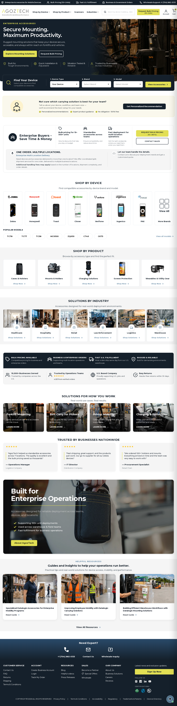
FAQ (5, 674)
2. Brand (86, 79)
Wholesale (86, 678)
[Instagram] (136, 681)
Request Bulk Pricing (51, 54)
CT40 (86, 236)
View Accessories (156, 84)
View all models (163, 236)
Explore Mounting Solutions (20, 54)
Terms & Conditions (12, 684)
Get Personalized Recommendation (144, 106)
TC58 (38, 236)
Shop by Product (61, 12)
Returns (6, 677)
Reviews (109, 681)
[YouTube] (149, 681)
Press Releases (68, 677)
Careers (108, 677)
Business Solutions (114, 674)
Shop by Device (40, 12)
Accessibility (97, 699)
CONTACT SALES (152, 141)
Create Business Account (42, 670)
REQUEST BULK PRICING (152, 133)
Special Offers (91, 674)
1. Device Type (57, 79)
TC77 (24, 236)
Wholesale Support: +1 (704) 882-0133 (159, 2)
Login (34, 674)
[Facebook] (140, 681)
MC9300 (54, 236)
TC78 (9, 236)
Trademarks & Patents (132, 699)
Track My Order (38, 677)
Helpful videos (67, 674)
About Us (109, 670)
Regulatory (112, 699)
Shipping (7, 681)
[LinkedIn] (145, 681)
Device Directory (154, 699)
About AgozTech (24, 543)
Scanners (79, 12)
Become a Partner (90, 670)
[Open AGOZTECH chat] (170, 699)
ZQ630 (71, 236)
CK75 (100, 236)
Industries (92, 12)
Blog (63, 670)
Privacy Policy (59, 699)
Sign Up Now (154, 671)
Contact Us (8, 670)
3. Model (118, 79)
